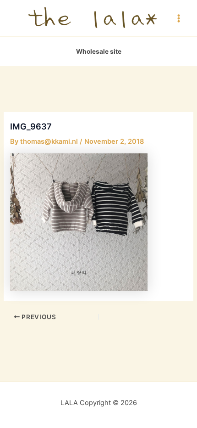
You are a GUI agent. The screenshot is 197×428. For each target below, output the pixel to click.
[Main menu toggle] (179, 18)
